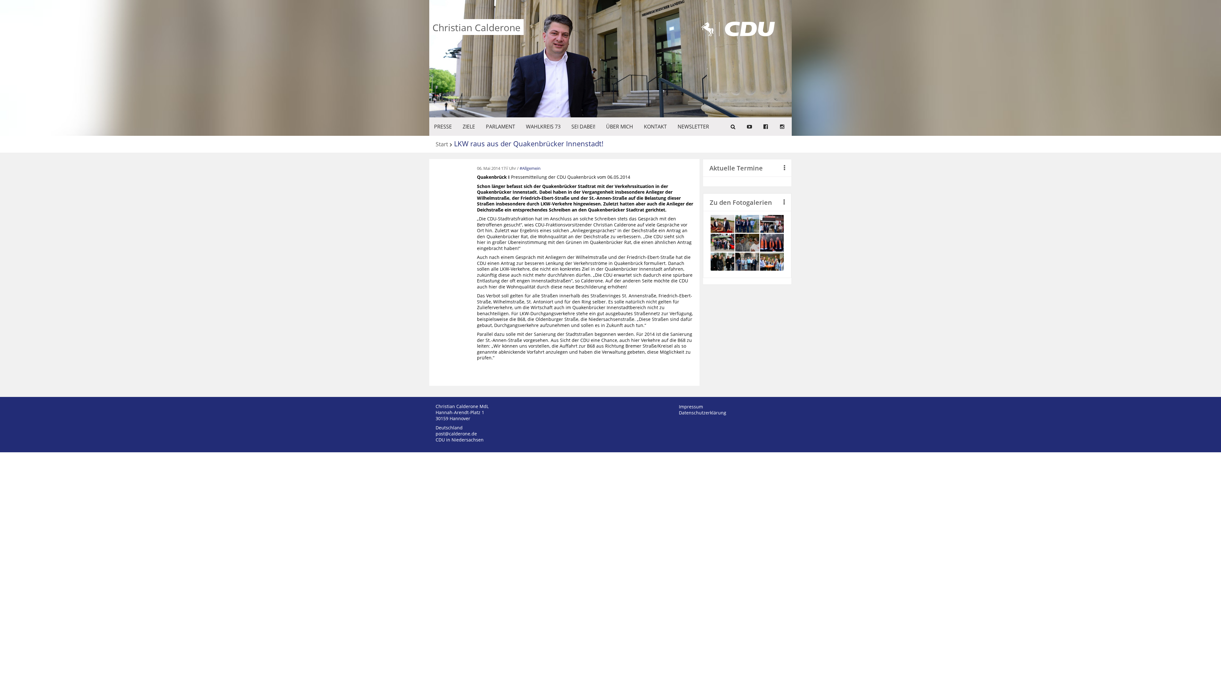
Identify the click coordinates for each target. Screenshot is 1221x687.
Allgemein (531, 168)
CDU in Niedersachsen (460, 440)
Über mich (619, 126)
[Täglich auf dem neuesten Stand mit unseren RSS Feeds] (782, 126)
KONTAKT (655, 126)
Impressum (691, 407)
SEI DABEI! (583, 126)
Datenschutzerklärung (702, 413)
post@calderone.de (456, 434)
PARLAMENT (500, 126)
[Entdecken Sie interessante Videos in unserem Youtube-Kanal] (749, 126)
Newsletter (693, 126)
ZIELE (469, 126)
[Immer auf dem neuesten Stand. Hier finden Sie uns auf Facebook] (766, 126)
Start (442, 144)
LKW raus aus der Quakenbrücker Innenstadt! (529, 143)
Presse (443, 126)
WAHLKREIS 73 (543, 126)
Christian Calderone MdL (462, 406)
